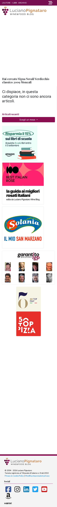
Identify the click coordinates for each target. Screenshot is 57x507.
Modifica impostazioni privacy (37, 476)
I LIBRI (14, 3)
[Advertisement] (28, 46)
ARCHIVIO (22, 3)
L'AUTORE (6, 3)
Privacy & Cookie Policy (14, 476)
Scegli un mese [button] (27, 119)
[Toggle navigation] (50, 3)
